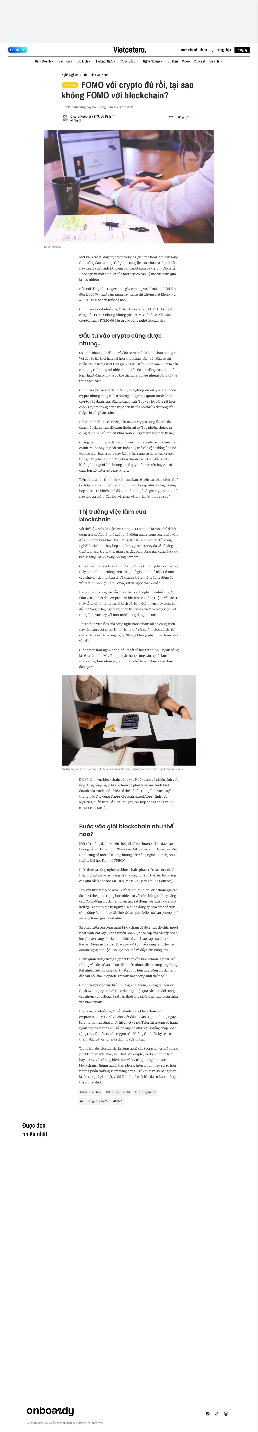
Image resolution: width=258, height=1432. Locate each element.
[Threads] (226, 1413)
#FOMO (117, 1101)
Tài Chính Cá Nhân (95, 74)
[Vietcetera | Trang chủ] (129, 50)
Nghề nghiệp (70, 74)
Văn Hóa (64, 61)
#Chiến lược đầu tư (118, 1092)
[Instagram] (208, 1413)
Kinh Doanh (43, 61)
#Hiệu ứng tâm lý (145, 1092)
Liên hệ (214, 61)
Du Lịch (83, 61)
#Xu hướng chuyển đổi (94, 1101)
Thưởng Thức (104, 61)
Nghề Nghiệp (151, 61)
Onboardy (70, 85)
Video (186, 61)
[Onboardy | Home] (52, 1411)
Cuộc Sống (128, 61)
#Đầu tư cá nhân (90, 1092)
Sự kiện (173, 61)
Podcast (199, 61)
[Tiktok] (217, 1413)
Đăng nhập (224, 49)
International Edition (193, 49)
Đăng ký (242, 49)
